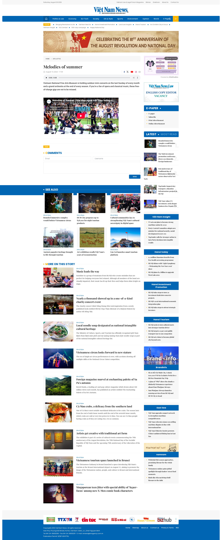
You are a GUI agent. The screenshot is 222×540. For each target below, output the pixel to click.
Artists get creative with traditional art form (101, 433)
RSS (177, 528)
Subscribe (152, 117)
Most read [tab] (169, 134)
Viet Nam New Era (85, 24)
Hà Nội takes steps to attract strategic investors (162, 308)
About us (144, 528)
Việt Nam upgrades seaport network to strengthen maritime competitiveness (161, 416)
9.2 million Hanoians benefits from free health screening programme (161, 258)
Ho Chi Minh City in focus (159, 24)
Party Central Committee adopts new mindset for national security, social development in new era (162, 231)
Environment (133, 19)
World (156, 19)
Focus (47, 24)
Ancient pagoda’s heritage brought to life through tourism (58, 253)
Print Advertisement (156, 120)
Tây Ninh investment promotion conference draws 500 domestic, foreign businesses (166, 158)
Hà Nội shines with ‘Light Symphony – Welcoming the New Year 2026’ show (161, 266)
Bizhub (148, 2)
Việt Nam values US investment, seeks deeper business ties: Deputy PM (167, 203)
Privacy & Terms (167, 528)
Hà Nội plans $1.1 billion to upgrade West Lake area (161, 273)
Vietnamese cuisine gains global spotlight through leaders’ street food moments (162, 471)
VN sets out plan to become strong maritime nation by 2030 (160, 223)
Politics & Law (58, 19)
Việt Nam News (111, 10)
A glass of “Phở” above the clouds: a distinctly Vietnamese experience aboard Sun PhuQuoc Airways (161, 384)
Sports (120, 19)
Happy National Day (97, 27)
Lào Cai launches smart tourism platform (123, 253)
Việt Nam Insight (49, 27)
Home (47, 59)
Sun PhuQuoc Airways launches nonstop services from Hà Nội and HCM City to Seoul (160, 393)
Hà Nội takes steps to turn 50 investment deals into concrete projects (159, 295)
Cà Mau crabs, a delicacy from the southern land (104, 406)
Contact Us (175, 2)
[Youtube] (131, 72)
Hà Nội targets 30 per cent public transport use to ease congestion (160, 332)
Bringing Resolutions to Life (65, 24)
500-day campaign (79, 27)
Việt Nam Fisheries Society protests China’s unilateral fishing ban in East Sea (162, 433)
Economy (72, 19)
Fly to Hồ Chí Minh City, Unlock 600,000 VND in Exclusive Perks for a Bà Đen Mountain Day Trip (162, 375)
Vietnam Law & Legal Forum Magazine (130, 2)
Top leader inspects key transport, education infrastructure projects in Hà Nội (167, 190)
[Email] (139, 72)
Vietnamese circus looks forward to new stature (103, 352)
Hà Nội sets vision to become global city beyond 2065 (161, 338)
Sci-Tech (84, 19)
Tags (46, 147)
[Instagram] (136, 72)
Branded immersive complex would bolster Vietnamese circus (57, 219)
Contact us (154, 528)
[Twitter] (128, 72)
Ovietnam (156, 2)
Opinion (146, 19)
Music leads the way (87, 271)
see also (51, 189)
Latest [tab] (151, 134)
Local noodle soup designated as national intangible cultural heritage (106, 327)
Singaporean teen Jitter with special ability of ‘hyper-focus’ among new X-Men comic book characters (107, 488)
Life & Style (108, 19)
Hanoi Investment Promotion (105, 24)
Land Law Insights (125, 24)
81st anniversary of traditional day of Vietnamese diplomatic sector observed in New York (160, 174)
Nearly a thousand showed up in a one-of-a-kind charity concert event (104, 300)
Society (96, 19)
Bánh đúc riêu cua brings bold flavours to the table (159, 478)
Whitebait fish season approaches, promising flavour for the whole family (160, 462)
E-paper (152, 108)
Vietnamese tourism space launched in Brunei (103, 460)
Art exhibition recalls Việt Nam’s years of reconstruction (90, 253)
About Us (165, 2)
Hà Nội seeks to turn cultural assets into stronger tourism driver (161, 326)
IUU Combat (63, 27)
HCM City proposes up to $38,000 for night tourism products (88, 220)
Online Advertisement (157, 124)
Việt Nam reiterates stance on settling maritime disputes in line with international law (162, 425)
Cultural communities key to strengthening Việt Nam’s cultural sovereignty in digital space (124, 220)
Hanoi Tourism (141, 24)
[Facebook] (124, 72)
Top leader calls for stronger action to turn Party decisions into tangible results (162, 240)
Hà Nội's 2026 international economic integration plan (162, 302)
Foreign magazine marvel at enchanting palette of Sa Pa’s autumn (106, 381)
